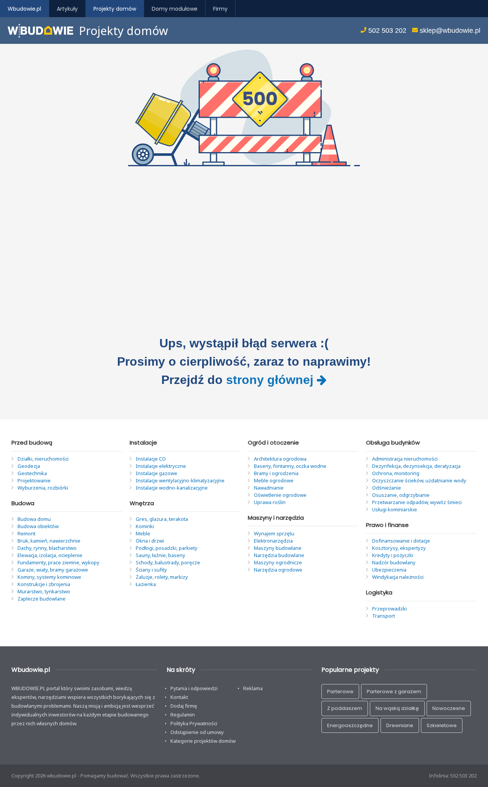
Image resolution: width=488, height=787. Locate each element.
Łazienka (146, 584)
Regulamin (182, 714)
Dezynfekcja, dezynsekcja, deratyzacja (416, 466)
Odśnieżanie (386, 487)
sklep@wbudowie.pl (449, 30)
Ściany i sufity (151, 569)
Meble (143, 533)
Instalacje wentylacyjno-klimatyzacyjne (180, 480)
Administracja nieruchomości (405, 458)
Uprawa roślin (270, 502)
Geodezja (29, 466)
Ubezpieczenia (389, 569)
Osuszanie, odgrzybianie (401, 494)
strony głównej (271, 380)
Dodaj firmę (183, 705)
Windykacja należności (398, 576)
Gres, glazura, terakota (162, 519)
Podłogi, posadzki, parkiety (166, 547)
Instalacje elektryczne (161, 466)
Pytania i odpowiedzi (194, 688)
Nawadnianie (269, 487)
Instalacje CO (151, 458)
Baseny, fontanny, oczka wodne (290, 466)
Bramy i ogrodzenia (276, 473)
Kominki (145, 526)
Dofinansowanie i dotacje (401, 540)
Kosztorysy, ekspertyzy (399, 547)
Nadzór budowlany (394, 562)
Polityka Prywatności (193, 723)
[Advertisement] (244, 250)
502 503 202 (386, 30)
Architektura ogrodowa (280, 458)
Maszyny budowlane (278, 547)
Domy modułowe (174, 9)
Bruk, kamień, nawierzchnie (49, 540)
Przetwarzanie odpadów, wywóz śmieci (417, 502)
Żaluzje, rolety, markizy (162, 576)
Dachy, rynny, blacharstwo (47, 547)
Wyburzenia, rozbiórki (43, 487)
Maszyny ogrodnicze (278, 562)
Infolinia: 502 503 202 (453, 775)
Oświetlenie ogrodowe (280, 494)
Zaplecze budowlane (42, 598)
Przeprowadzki (389, 608)
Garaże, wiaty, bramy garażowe (53, 569)
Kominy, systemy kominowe (49, 576)
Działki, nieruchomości (43, 458)
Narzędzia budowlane (279, 555)
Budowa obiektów (38, 526)
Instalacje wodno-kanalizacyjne (172, 487)
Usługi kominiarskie (394, 509)
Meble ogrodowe (274, 480)
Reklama (253, 688)
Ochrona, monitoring (395, 473)
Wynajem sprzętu (274, 533)
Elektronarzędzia (273, 540)
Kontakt (179, 697)
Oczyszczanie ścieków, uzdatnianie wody (419, 480)
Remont (26, 533)
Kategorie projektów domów (203, 740)
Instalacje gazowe (156, 473)
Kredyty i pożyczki (392, 555)
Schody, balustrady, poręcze (168, 562)
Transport (383, 615)
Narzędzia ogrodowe (278, 569)
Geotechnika (32, 473)
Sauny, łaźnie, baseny (160, 555)
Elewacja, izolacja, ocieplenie (50, 555)
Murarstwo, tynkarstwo (44, 591)
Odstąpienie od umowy (197, 732)
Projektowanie (34, 480)
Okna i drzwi (150, 540)
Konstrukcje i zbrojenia (44, 584)
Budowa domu (34, 519)
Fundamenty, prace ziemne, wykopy (59, 562)
